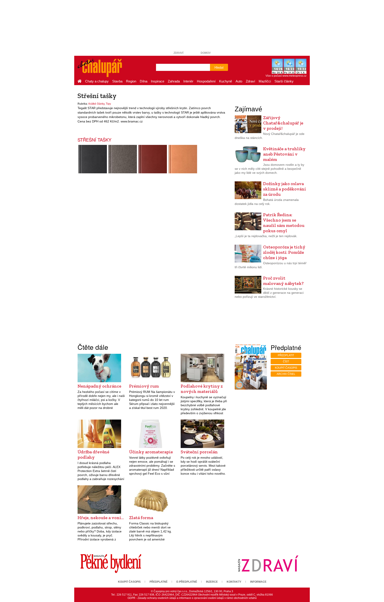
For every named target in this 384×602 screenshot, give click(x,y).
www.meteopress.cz (294, 75)
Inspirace (157, 81)
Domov (206, 52)
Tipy (108, 103)
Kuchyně (225, 81)
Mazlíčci (265, 81)
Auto (239, 81)
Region (131, 81)
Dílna (143, 81)
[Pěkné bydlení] (111, 563)
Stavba (117, 81)
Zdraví (178, 52)
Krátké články (96, 103)
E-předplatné (186, 581)
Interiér (188, 81)
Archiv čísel (286, 374)
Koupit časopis (286, 367)
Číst (286, 361)
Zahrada (174, 81)
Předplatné (159, 581)
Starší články (284, 81)
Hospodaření (206, 81)
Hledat (219, 67)
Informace (258, 581)
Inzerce (212, 581)
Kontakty (234, 581)
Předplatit (286, 355)
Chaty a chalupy (97, 81)
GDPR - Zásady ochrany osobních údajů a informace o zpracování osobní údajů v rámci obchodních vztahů (192, 598)
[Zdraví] (268, 563)
